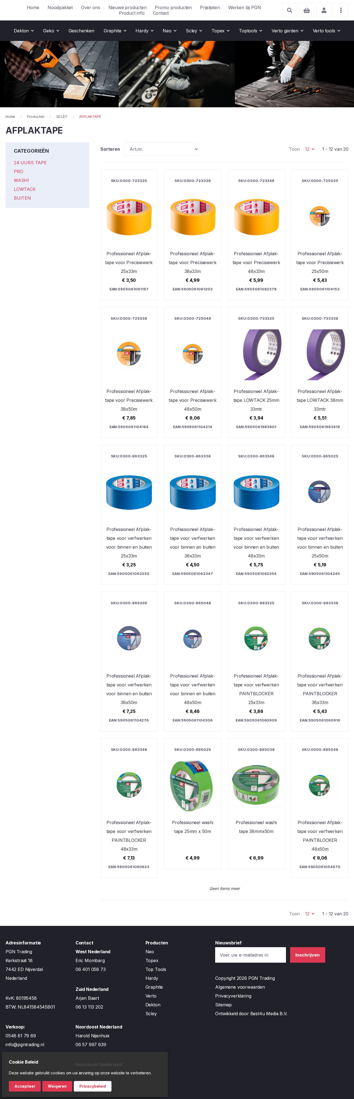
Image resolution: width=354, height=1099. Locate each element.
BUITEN (22, 198)
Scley (151, 1013)
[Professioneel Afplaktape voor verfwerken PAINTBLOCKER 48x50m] (320, 808)
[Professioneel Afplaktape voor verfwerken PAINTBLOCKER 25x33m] (256, 661)
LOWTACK (25, 189)
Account (323, 10)
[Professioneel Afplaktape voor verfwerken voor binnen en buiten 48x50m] (192, 661)
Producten (36, 116)
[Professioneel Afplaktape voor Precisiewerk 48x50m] (192, 372)
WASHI (21, 180)
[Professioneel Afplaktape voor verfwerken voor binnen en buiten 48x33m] (256, 514)
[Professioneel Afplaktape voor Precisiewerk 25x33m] (129, 235)
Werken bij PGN (244, 7)
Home (33, 7)
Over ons (90, 7)
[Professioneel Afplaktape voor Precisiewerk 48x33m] (256, 235)
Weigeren (57, 1086)
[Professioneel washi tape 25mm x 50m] (192, 803)
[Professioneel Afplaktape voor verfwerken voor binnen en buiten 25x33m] (129, 514)
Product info (132, 13)
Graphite (154, 987)
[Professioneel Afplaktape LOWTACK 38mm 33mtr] (320, 372)
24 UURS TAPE (30, 162)
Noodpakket (60, 7)
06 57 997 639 (91, 1044)
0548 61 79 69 (21, 1035)
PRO (18, 171)
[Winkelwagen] (306, 10)
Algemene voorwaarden (240, 987)
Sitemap (223, 1004)
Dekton (152, 1004)
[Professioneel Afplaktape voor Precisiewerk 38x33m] (192, 235)
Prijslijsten (210, 7)
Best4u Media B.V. (268, 1013)
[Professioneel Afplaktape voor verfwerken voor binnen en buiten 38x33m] (192, 514)
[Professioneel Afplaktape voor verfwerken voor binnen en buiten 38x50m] (129, 661)
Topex (151, 960)
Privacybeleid (92, 1086)
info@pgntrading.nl (25, 1044)
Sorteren (110, 149)
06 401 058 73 (91, 969)
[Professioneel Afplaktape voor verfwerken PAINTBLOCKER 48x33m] (129, 808)
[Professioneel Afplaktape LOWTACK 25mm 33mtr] (256, 372)
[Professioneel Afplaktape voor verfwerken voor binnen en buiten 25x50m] (320, 514)
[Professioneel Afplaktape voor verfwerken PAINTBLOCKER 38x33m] (320, 661)
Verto (151, 996)
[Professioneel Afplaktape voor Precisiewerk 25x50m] (320, 235)
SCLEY (61, 116)
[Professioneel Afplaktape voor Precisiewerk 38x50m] (129, 372)
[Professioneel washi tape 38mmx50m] (256, 803)
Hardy (151, 978)
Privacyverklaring (233, 996)
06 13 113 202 (89, 1007)
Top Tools (155, 969)
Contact (161, 13)
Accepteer (24, 1086)
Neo (149, 951)
